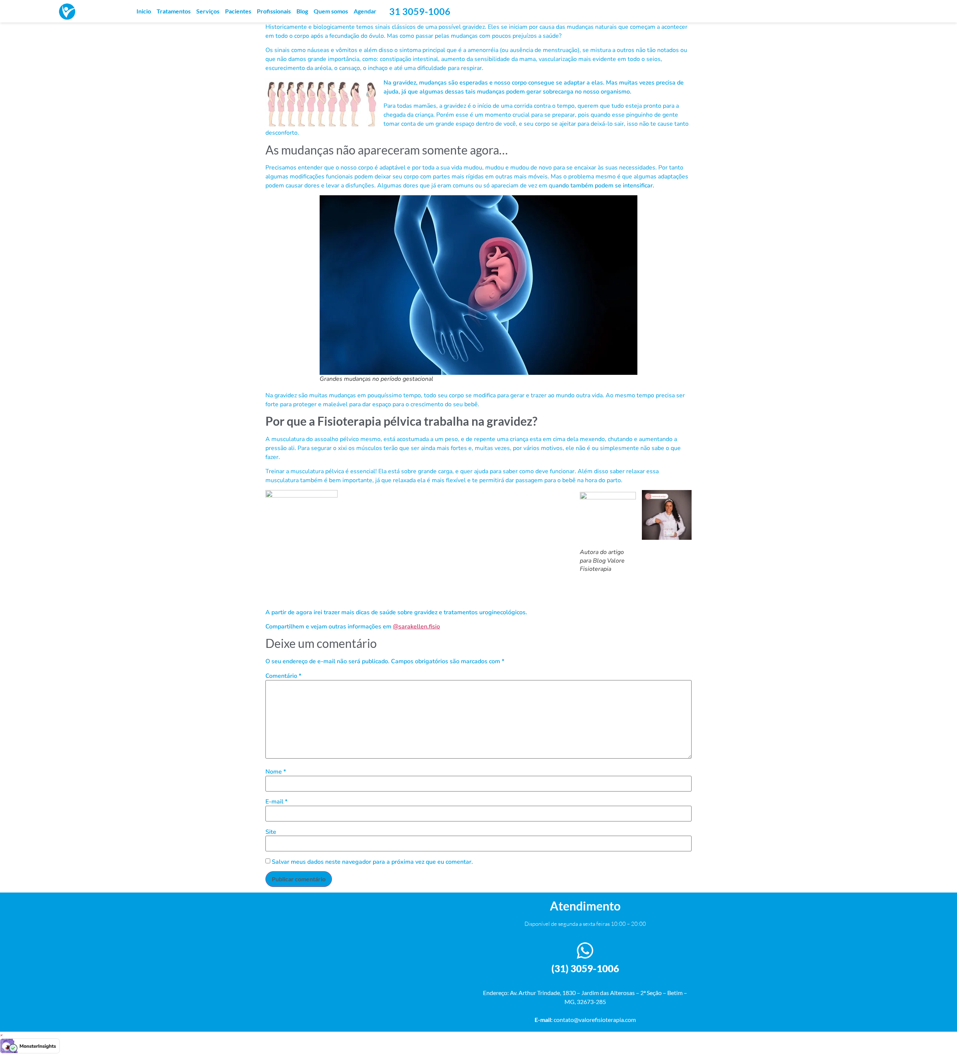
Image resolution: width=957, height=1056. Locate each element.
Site (270, 832)
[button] (1, 1035)
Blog (302, 11)
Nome (275, 772)
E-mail (276, 802)
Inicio (143, 11)
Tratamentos (174, 11)
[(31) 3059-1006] (585, 950)
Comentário (283, 676)
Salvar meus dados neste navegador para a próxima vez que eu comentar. (372, 862)
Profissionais (274, 11)
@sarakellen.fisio (416, 626)
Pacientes (238, 11)
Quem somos (331, 11)
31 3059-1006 (419, 11)
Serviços (207, 11)
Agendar (365, 11)
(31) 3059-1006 (585, 968)
